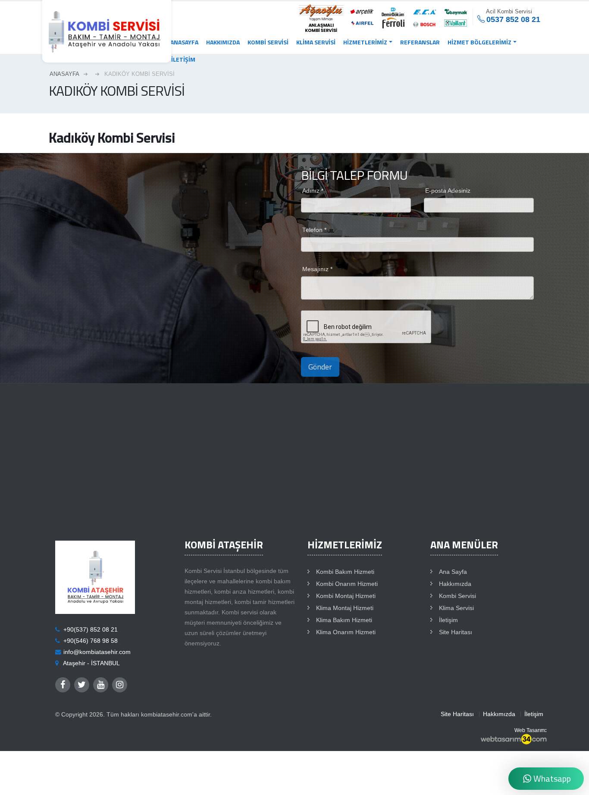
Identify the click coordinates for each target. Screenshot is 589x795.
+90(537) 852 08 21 (90, 629)
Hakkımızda (223, 42)
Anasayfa (184, 42)
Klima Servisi (315, 42)
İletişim (183, 59)
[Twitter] (81, 684)
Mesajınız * (317, 269)
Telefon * (314, 230)
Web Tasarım (529, 730)
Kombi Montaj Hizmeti (346, 596)
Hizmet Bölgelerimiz (479, 42)
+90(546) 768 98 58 (90, 641)
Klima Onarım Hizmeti (346, 632)
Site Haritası (455, 632)
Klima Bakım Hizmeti (344, 620)
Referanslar (420, 42)
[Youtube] (100, 684)
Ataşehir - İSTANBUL (91, 663)
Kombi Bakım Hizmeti (345, 572)
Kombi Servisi (268, 42)
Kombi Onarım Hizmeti (347, 584)
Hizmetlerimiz (365, 42)
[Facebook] (62, 684)
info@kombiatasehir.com (97, 652)
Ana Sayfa (453, 572)
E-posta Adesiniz (447, 191)
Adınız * (312, 191)
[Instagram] (119, 684)
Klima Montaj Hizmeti (344, 608)
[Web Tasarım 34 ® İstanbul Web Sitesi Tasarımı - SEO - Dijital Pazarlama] (513, 740)
